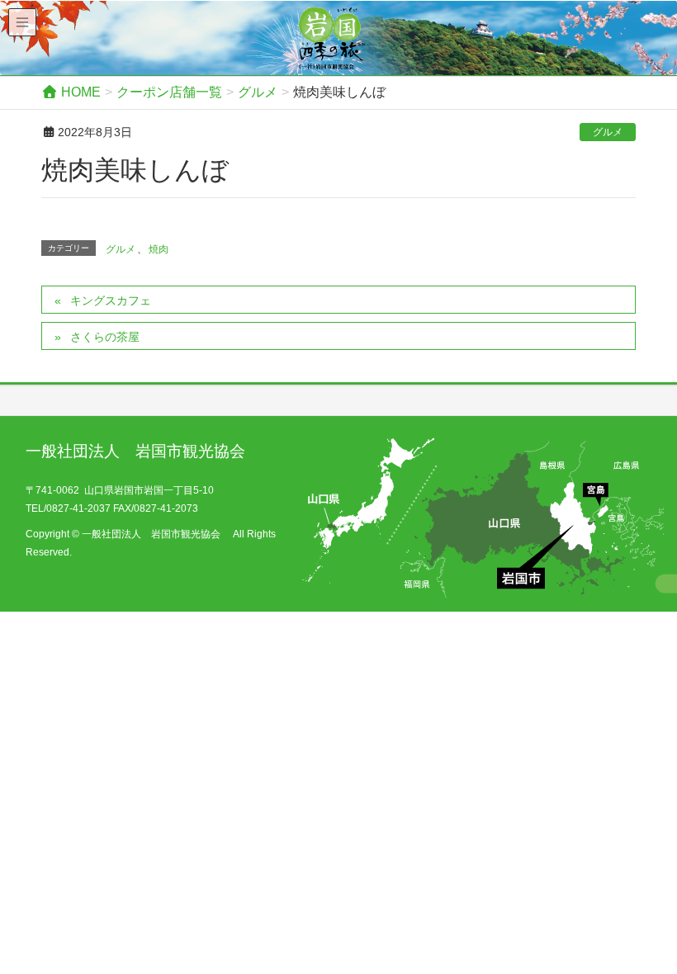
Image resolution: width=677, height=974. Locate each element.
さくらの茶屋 (105, 336)
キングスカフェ (110, 300)
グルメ (608, 132)
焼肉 (158, 249)
